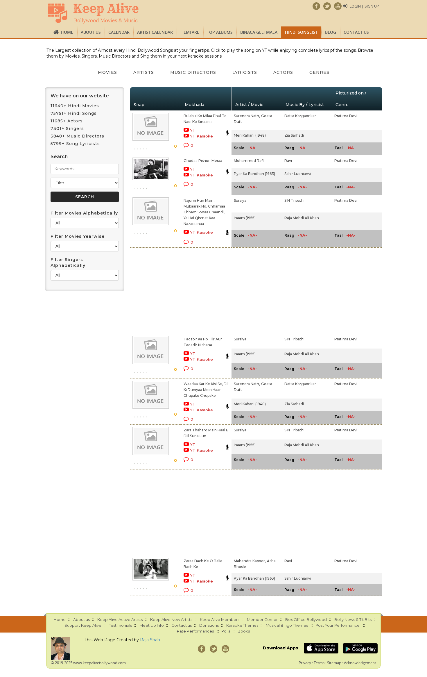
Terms (319, 662)
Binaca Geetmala (258, 32)
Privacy (305, 662)
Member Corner (262, 619)
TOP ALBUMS (220, 32)
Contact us (356, 32)
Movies (107, 72)
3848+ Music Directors (77, 136)
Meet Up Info (151, 625)
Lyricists (244, 72)
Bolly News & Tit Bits (353, 619)
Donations (209, 625)
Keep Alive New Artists (171, 619)
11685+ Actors (67, 121)
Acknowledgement (360, 662)
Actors (283, 72)
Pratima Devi (345, 116)
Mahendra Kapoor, (250, 561)
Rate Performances (195, 631)
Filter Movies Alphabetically (84, 213)
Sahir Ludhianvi (297, 174)
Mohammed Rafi (249, 160)
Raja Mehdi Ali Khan (301, 218)
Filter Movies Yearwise (78, 236)
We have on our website (80, 96)
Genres (319, 72)
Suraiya (240, 200)
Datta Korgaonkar (300, 116)
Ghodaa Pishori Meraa (203, 160)
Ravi (288, 160)
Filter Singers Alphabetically (68, 262)
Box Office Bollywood (306, 619)
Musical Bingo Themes (287, 625)
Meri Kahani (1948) (250, 135)
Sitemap (334, 662)
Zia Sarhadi (294, 135)
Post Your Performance (337, 625)
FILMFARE (189, 32)
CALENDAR (119, 32)
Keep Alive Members (219, 619)
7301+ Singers (67, 128)
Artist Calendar (155, 32)
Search (59, 156)
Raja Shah (150, 639)
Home (67, 32)
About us (91, 32)
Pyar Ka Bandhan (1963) (254, 174)
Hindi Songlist (301, 32)
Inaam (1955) (245, 218)
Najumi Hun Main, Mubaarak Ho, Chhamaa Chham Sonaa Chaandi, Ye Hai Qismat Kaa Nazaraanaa (204, 212)
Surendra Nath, (247, 116)
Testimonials (120, 625)
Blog (330, 32)
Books (244, 631)
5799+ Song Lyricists (75, 143)
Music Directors (193, 72)
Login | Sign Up (364, 6)
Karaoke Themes (242, 625)
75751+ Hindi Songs (74, 113)
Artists (143, 72)
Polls (225, 631)
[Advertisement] (203, 290)
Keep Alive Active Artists (120, 619)
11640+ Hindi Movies (75, 105)
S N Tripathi (294, 200)
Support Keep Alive (82, 625)
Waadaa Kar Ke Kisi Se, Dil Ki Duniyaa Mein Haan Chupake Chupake (206, 390)
